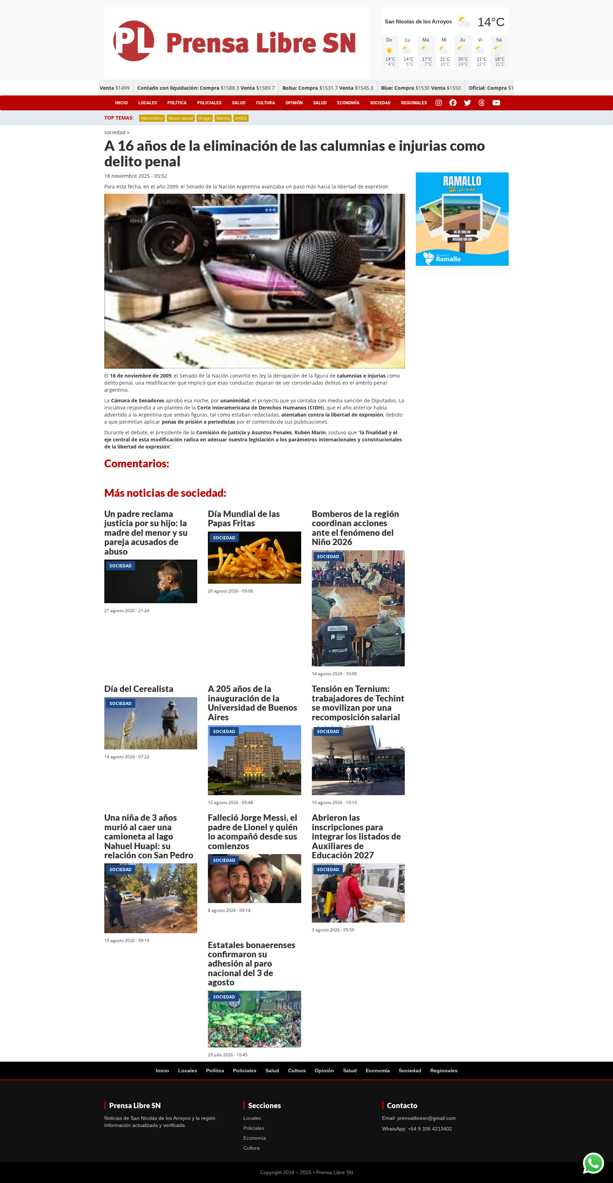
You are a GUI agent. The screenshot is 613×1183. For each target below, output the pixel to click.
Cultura (265, 102)
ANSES (241, 118)
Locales (147, 102)
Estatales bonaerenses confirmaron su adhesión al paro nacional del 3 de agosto (252, 963)
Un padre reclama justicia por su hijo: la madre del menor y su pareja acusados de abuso (146, 532)
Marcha (223, 118)
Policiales (209, 102)
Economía (348, 102)
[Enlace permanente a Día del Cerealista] (150, 724)
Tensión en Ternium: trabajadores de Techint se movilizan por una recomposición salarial (358, 702)
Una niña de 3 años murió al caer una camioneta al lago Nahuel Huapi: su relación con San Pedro (148, 836)
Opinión (294, 102)
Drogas (204, 118)
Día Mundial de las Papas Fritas (244, 518)
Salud (238, 102)
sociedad (115, 132)
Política (177, 102)
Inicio (121, 102)
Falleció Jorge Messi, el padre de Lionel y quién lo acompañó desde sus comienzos (253, 831)
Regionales (414, 102)
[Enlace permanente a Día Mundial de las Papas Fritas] (254, 558)
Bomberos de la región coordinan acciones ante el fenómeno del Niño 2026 (355, 527)
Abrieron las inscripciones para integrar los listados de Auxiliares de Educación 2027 (356, 836)
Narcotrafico (152, 118)
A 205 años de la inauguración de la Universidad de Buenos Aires (252, 702)
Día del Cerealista (138, 688)
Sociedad (380, 102)
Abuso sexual (181, 118)
